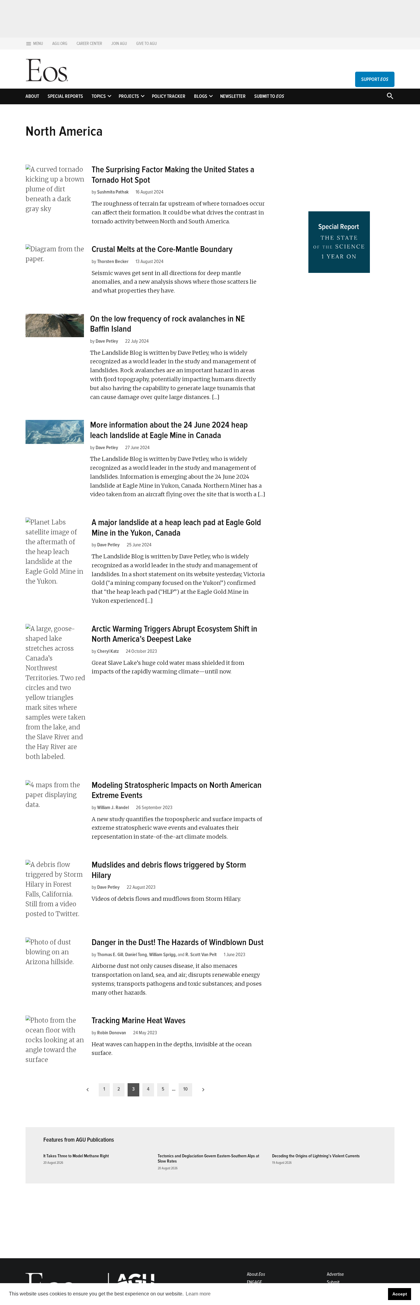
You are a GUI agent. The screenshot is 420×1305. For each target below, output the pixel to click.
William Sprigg (162, 955)
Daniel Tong (136, 955)
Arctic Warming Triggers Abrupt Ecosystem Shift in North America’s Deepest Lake (174, 634)
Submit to (269, 96)
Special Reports (65, 96)
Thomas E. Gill (110, 955)
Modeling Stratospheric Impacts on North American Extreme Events (177, 790)
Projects (129, 96)
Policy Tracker (168, 96)
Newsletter (233, 96)
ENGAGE (254, 1282)
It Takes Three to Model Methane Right (76, 1156)
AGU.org (59, 43)
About (32, 96)
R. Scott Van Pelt (201, 955)
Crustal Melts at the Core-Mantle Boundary (162, 249)
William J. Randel (113, 807)
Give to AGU (146, 43)
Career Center (89, 43)
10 (185, 1089)
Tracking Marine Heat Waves (138, 1020)
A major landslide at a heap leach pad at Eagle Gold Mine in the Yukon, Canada (176, 527)
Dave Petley (107, 341)
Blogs (200, 96)
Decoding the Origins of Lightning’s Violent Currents (316, 1156)
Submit (333, 1282)
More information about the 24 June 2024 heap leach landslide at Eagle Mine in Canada (169, 430)
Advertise (335, 1274)
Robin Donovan (111, 1033)
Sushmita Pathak (113, 192)
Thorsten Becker (113, 261)
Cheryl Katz (108, 651)
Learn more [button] (198, 1293)
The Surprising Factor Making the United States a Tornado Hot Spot (173, 174)
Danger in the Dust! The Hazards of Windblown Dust (177, 942)
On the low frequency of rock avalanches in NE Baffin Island (167, 323)
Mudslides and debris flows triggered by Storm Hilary (169, 870)
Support (374, 79)
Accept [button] (399, 1293)
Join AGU (119, 43)
